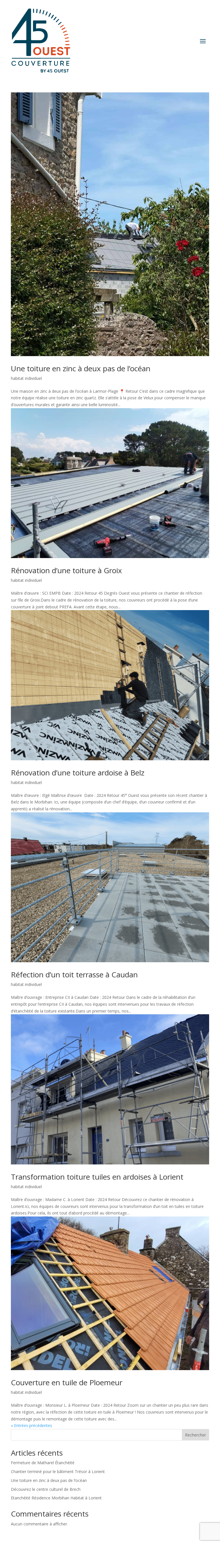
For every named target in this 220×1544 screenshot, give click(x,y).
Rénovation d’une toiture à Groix (66, 570)
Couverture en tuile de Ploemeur (66, 1382)
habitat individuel (26, 378)
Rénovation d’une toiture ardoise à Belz (77, 772)
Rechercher (195, 1435)
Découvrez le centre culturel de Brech (45, 1489)
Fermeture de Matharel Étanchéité (42, 1462)
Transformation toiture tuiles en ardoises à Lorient (97, 1177)
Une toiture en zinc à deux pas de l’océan (80, 368)
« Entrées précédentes (31, 1425)
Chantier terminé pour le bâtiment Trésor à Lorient (58, 1471)
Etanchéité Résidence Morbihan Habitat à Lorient (56, 1498)
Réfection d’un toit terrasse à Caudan (74, 974)
